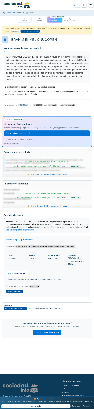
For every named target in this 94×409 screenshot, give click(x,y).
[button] (76, 5)
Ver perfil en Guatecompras (15, 308)
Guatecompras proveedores (20, 239)
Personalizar (76, 406)
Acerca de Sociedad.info (71, 386)
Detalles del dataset (14, 291)
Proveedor (31, 13)
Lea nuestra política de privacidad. (20, 230)
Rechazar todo (87, 406)
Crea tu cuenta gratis (30, 31)
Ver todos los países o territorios (74, 395)
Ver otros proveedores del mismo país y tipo (45, 308)
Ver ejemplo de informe (11, 143)
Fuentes (66, 389)
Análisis (66, 392)
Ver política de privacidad (85, 401)
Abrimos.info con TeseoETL (21, 396)
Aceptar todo (36, 406)
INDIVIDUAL (23, 105)
